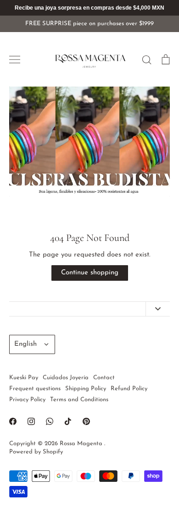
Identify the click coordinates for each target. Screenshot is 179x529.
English (25, 344)
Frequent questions (35, 389)
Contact (104, 378)
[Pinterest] (86, 421)
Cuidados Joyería (66, 378)
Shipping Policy (85, 389)
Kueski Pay (23, 378)
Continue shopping (89, 272)
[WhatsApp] (49, 421)
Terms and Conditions (79, 400)
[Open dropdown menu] (157, 309)
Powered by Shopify (36, 452)
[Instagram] (31, 421)
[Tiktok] (68, 421)
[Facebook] (13, 421)
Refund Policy (129, 389)
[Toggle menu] (15, 59)
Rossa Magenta (82, 444)
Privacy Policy (27, 400)
